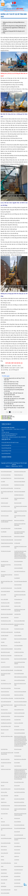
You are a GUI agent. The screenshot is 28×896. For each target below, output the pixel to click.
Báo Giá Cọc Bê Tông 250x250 (7, 670)
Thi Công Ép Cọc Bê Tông (6, 762)
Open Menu (2, 4)
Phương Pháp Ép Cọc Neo (6, 536)
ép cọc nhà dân (17, 879)
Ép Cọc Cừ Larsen (17, 749)
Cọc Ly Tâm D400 (4, 599)
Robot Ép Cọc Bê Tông (18, 695)
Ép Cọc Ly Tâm (4, 792)
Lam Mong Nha (17, 614)
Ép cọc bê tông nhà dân (5, 843)
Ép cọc (15, 889)
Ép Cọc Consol (17, 688)
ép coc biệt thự (17, 876)
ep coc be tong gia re (18, 869)
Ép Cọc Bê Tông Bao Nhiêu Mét (20, 581)
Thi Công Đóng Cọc (18, 599)
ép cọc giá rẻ (12, 367)
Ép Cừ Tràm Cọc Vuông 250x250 (5, 674)
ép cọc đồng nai (17, 846)
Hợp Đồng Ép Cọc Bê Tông (6, 723)
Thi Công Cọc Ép (4, 709)
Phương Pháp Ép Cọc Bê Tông (7, 543)
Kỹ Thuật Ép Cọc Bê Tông (19, 729)
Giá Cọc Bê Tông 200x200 (19, 733)
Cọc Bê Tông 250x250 (5, 695)
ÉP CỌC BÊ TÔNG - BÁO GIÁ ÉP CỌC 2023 (13, 405)
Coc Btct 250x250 (4, 498)
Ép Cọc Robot (17, 762)
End (21, 412)
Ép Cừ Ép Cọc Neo (4, 782)
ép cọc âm (3, 883)
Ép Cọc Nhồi (3, 594)
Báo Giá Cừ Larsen (5, 729)
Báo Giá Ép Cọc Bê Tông (19, 802)
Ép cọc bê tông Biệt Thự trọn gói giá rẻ (20, 839)
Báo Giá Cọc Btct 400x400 (19, 491)
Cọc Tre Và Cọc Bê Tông (6, 474)
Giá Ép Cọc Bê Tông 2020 (19, 713)
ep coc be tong (17, 883)
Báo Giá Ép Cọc (4, 645)
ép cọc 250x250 (4, 367)
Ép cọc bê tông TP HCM (6, 450)
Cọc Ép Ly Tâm (17, 642)
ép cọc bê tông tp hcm (18, 866)
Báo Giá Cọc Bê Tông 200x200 (20, 638)
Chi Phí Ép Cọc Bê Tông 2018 (7, 632)
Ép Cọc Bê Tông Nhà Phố (6, 701)
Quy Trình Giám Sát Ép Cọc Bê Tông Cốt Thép (7, 753)
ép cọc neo (3, 835)
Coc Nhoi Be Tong (4, 561)
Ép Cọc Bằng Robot (18, 670)
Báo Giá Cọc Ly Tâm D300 (6, 655)
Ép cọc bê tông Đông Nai (19, 825)
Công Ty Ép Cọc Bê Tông (6, 688)
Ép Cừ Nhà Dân (17, 632)
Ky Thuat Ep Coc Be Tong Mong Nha (20, 507)
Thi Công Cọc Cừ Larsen (6, 551)
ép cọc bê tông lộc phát (5, 889)
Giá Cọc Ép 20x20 (17, 584)
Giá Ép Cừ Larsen (4, 503)
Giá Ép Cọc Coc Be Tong (6, 769)
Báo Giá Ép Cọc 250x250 (19, 536)
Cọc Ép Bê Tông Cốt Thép (19, 698)
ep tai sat (14, 365)
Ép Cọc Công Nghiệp (5, 893)
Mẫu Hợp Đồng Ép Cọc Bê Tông (20, 677)
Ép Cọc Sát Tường (18, 564)
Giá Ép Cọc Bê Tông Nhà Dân (20, 805)
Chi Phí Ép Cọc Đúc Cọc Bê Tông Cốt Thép (19, 610)
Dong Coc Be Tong (4, 617)
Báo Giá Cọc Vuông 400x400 (7, 614)
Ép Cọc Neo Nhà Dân (18, 561)
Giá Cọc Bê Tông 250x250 (6, 713)
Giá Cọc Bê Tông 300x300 (19, 680)
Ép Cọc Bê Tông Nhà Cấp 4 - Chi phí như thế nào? (14, 408)
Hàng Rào (16, 795)
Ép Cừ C (2, 733)
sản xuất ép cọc (17, 873)
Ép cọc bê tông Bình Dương (19, 828)
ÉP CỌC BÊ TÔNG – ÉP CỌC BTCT (12, 396)
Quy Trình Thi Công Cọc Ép (6, 588)
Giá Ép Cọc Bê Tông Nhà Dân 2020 (20, 809)
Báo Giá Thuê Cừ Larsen (19, 478)
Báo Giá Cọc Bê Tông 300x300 (20, 658)
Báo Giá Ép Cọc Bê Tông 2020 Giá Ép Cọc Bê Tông (20, 814)
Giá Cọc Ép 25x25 (17, 539)
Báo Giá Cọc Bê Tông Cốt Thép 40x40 (20, 511)
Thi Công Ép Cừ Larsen (19, 628)
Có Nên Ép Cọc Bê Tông (19, 652)
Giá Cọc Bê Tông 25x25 (5, 528)
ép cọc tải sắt (17, 831)
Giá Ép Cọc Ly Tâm (4, 628)
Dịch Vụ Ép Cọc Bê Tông (19, 716)
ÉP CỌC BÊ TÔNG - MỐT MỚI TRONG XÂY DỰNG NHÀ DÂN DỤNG (13, 393)
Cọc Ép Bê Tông (17, 719)
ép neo (18, 367)
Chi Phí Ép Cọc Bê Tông (5, 719)
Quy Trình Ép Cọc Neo (5, 506)
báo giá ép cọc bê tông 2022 (20, 471)
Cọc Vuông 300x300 (18, 645)
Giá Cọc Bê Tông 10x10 (5, 788)
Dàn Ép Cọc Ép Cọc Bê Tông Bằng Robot (19, 524)
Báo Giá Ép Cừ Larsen (5, 652)
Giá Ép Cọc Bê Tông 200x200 (7, 648)
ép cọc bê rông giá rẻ (18, 886)
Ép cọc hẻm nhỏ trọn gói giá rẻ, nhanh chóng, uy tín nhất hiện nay (14, 402)
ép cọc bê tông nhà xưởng (6, 838)
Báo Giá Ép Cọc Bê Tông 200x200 (6, 565)
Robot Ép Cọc (3, 802)
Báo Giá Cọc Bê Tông (5, 759)
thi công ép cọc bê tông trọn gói (6, 829)
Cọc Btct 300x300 (18, 528)
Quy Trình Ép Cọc (17, 766)
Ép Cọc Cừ (16, 617)
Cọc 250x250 (3, 638)
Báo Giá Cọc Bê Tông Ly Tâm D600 (20, 705)
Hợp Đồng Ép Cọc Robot (19, 484)
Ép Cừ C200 (16, 726)
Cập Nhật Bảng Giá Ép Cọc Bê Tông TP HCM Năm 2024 (14, 378)
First (7, 412)
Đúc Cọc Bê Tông (17, 648)
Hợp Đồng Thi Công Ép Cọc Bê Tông (20, 547)
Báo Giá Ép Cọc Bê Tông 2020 (7, 488)
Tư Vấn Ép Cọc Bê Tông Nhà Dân (20, 595)
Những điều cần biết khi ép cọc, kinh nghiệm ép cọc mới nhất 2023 (14, 399)
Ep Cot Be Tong (17, 488)
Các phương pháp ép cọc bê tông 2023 (13, 387)
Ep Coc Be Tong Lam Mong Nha (7, 624)
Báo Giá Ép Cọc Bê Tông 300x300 (19, 625)
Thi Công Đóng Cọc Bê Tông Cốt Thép (6, 575)
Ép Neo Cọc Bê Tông (5, 658)
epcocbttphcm (4, 869)
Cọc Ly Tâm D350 (17, 588)
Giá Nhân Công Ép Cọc (19, 494)
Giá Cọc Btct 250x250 (5, 591)
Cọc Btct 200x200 (4, 635)
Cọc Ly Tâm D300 (4, 795)
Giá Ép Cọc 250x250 (5, 606)
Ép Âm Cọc (16, 574)
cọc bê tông (16, 859)
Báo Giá (2, 785)
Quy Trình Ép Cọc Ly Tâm (6, 683)
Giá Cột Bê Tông (4, 749)
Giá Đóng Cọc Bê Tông (5, 716)
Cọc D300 (3, 481)
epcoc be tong (4, 873)
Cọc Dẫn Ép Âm (17, 602)
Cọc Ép (2, 766)
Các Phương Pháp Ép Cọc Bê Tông (7, 705)
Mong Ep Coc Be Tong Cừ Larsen (19, 499)
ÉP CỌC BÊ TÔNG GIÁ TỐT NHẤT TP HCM (10, 442)
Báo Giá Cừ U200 (17, 503)
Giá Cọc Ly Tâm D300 (18, 723)
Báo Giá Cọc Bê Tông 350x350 (20, 701)
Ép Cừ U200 (16, 752)
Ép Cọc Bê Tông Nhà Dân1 (19, 788)
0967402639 (3, 886)
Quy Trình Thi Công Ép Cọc (19, 571)
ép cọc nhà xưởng (4, 876)
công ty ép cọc (17, 853)
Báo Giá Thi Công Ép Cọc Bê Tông (20, 684)
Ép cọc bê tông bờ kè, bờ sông (11, 383)
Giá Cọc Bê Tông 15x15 (19, 709)
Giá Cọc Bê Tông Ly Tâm (6, 726)
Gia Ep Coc (3, 571)
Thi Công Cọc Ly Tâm (5, 602)
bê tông (2, 859)
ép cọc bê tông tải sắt (18, 835)
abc (1, 818)
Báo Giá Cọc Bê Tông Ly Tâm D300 (7, 582)
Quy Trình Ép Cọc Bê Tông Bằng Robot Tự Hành (19, 532)
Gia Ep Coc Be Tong (5, 691)
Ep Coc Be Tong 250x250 (19, 799)
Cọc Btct (2, 642)
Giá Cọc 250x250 (17, 635)
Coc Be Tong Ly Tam (18, 655)
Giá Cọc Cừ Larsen (4, 515)
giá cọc (2, 856)
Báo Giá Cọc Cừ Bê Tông (19, 520)
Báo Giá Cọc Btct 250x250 (19, 481)
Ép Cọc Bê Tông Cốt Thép (19, 667)
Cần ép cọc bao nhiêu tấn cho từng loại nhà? (14, 385)
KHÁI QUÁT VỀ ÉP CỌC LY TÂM (11, 381)
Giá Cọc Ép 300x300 (18, 568)
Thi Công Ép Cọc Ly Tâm (6, 620)
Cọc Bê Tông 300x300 (5, 546)
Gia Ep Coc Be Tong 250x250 (20, 691)
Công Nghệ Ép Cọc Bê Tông (6, 511)
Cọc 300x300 (3, 531)
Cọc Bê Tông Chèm (5, 484)
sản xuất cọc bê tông (5, 825)
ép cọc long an (4, 849)
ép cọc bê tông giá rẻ (14, 369)
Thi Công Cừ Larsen (5, 809)
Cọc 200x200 (17, 578)
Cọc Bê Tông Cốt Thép (5, 805)
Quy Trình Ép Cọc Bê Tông (19, 792)
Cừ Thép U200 (17, 543)
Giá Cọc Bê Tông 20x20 (19, 673)
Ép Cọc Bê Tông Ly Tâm (19, 782)
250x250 (3, 799)
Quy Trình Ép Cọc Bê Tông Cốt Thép (7, 492)
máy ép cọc (16, 856)
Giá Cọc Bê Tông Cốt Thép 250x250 (19, 663)
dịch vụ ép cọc (4, 846)
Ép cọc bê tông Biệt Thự (6, 445)
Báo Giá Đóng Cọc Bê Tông (19, 591)
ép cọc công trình (4, 853)
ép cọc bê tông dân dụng (6, 863)
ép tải (22, 367)
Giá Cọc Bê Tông (4, 813)
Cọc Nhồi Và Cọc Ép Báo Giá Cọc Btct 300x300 (6, 521)
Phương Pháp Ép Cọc (18, 474)
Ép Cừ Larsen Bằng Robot (19, 620)
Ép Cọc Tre (3, 662)
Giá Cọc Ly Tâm (17, 606)
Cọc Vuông (3, 680)
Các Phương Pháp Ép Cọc (6, 478)
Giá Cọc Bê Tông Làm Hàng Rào (19, 516)
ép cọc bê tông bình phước (6, 471)
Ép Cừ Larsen (17, 785)
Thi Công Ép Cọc (17, 756)
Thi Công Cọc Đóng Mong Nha (7, 539)
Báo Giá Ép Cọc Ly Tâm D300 (20, 759)
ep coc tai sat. (8, 365)
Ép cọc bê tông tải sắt (6, 453)
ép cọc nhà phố (4, 879)
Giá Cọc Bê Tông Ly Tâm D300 (7, 698)
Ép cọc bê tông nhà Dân (6, 448)
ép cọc (19, 365)
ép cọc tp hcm (17, 849)
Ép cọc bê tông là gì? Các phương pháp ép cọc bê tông (14, 390)
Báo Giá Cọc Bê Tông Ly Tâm (7, 736)
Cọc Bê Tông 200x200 (5, 667)
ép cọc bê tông (4, 369)
